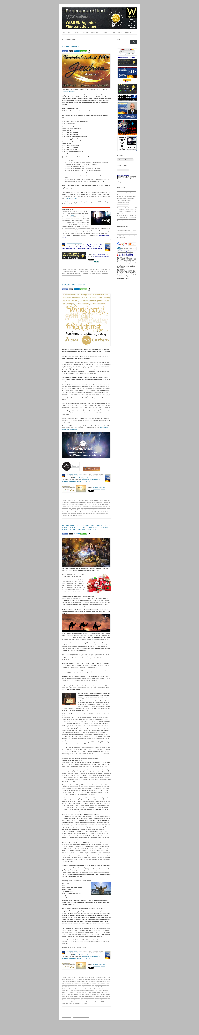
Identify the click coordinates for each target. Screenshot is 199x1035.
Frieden (77, 506)
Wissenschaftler (106, 1001)
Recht (80, 511)
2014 (69, 502)
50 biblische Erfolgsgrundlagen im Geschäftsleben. (87, 478)
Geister (81, 987)
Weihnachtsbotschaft (100, 513)
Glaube (63, 988)
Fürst (63, 987)
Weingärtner (89, 1001)
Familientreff (88, 985)
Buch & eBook (94, 32)
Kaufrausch (64, 992)
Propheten (81, 996)
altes (78, 979)
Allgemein (82, 269)
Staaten (103, 511)
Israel (90, 273)
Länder (77, 510)
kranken (67, 510)
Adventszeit (68, 979)
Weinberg (83, 1001)
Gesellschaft (65, 271)
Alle (72, 502)
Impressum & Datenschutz (124, 32)
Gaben (69, 987)
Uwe (84, 513)
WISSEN (75, 271)
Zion (80, 1003)
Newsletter (85, 32)
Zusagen (79, 275)
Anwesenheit (92, 979)
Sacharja (73, 998)
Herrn (100, 988)
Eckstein (78, 983)
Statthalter (104, 998)
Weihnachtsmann (77, 1001)
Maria (82, 994)
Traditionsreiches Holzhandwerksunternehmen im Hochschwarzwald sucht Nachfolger (126, 192)
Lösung (87, 510)
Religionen (88, 511)
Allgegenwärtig (76, 502)
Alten (93, 502)
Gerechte (93, 506)
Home (63, 32)
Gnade (66, 508)
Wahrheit (90, 1000)
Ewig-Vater (94, 504)
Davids (74, 504)
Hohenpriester (73, 990)
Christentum (65, 504)
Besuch (78, 981)
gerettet (104, 506)
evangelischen (68, 985)
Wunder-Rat (73, 515)
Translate (131, 54)
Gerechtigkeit (99, 506)
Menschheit (101, 510)
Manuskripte (105, 32)
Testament (64, 513)
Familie (107, 504)
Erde (82, 504)
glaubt (67, 988)
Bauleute (69, 981)
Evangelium (74, 985)
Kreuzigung (101, 992)
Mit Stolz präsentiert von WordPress (81, 1017)
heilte (82, 508)
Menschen (95, 510)
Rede (97, 996)
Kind (105, 508)
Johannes (92, 990)
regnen (83, 511)
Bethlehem (102, 271)
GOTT (80, 273)
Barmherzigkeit (98, 502)
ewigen (79, 985)
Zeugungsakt (76, 1003)
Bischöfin (91, 981)
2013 (109, 977)
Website (77, 32)
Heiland (84, 988)
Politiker (67, 996)
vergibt (87, 513)
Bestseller (74, 981)
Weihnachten (92, 513)
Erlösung (90, 504)
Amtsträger (82, 979)
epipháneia (83, 983)
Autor (113, 32)
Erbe (92, 983)
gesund (105, 987)
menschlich (106, 510)
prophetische (88, 996)
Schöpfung (77, 998)
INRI (78, 990)
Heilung (92, 988)
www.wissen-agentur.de (99, 489)
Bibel (106, 271)
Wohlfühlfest (65, 1003)
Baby (105, 979)
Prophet (73, 511)
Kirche (69, 992)
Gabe (66, 987)
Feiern (93, 985)
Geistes (85, 987)
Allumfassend (83, 502)
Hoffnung (95, 508)
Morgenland (96, 994)
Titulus (74, 1000)
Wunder (70, 1003)
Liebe (83, 510)
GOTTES (78, 508)
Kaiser (106, 990)
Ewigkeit (103, 504)
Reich (100, 996)
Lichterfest (75, 994)
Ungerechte (73, 513)
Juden (99, 990)
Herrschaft (86, 508)
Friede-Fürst (72, 506)
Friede (107, 985)
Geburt (85, 506)
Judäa (96, 990)
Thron (69, 513)
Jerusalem (84, 990)
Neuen (63, 511)
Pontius (71, 996)
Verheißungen (73, 275)
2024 (92, 271)
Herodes (96, 988)
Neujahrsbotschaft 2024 (71, 47)
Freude (63, 506)
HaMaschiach (85, 273)
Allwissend (89, 502)
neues (101, 994)
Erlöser (68, 273)
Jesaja (99, 508)
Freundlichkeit (102, 985)
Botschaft (107, 502)
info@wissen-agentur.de (98, 487)
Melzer (90, 510)
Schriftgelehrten (84, 998)
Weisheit (97, 1001)
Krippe (105, 992)
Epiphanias (88, 983)
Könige (79, 992)
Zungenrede (84, 1003)
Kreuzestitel (95, 992)
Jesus (97, 273)
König (99, 273)
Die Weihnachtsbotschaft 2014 (74, 285)
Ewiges (99, 504)
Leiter (71, 994)
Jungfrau (103, 990)
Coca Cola (106, 981)
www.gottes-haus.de (72, 198)
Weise (93, 1001)
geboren (72, 273)
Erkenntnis (99, 983)
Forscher (97, 985)
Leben (103, 273)
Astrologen (98, 979)
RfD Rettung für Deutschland (74, 474)
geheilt (89, 506)
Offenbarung (106, 994)
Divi (71, 983)
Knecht (72, 992)
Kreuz (90, 992)
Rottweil (68, 998)
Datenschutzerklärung (67, 1017)
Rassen (76, 511)
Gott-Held (74, 508)
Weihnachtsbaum (104, 1000)
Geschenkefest (99, 987)
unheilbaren (79, 513)
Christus (64, 273)
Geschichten (107, 269)
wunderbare (79, 515)
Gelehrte (94, 987)
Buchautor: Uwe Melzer (68, 91)
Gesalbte (76, 273)
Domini (74, 983)
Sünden (107, 511)
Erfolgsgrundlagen (100, 269)
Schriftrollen (91, 998)
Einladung (78, 504)
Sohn (99, 511)
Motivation (70, 271)
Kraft (88, 992)
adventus (74, 979)
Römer (106, 996)
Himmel (91, 508)
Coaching (87, 269)
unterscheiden (79, 1000)
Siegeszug (97, 998)
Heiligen (88, 988)
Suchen (119, 39)
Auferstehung (96, 271)
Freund (67, 506)
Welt (68, 515)
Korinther (84, 992)
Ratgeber (93, 996)
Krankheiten (72, 510)
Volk (87, 1000)
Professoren (76, 996)
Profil (69, 32)
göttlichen (79, 988)
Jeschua (93, 273)
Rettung (96, 511)
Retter (92, 511)
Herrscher (104, 988)
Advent (64, 979)
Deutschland (92, 269)
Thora (68, 275)
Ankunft (87, 979)
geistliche (89, 987)
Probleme (68, 511)
